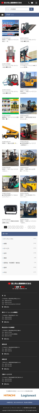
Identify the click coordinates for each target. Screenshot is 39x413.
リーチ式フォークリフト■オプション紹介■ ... (28, 65)
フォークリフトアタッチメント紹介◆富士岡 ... (28, 40)
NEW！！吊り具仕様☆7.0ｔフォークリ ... (28, 195)
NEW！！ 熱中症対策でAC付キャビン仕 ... (28, 117)
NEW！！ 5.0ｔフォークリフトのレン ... (10, 169)
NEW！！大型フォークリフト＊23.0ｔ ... (28, 221)
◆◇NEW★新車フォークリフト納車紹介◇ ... (28, 143)
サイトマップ (6, 407)
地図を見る (6, 306)
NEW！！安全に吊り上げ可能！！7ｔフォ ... (27, 169)
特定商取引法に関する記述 (30, 407)
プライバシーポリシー (16, 407)
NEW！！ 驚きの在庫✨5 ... (9, 142)
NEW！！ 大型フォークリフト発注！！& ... (10, 40)
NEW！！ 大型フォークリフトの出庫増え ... (28, 91)
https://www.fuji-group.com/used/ (12, 304)
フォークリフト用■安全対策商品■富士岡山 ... (10, 221)
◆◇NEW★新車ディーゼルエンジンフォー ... (10, 195)
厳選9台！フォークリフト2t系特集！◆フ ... (10, 117)
